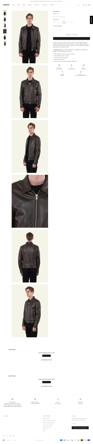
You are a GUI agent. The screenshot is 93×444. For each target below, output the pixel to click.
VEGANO (30, 5)
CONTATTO (52, 5)
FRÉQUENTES (62, 75)
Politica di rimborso (47, 427)
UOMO (18, 5)
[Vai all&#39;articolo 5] (5, 37)
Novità (13, 5)
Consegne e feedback (48, 425)
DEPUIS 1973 (36, 5)
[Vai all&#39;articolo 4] (5, 31)
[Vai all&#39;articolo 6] (5, 43)
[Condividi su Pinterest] (62, 16)
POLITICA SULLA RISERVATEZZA (49, 423)
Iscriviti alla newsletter (80, 427)
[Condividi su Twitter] (60, 16)
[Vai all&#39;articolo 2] (5, 19)
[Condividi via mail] (64, 16)
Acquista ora (71, 38)
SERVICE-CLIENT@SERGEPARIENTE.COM (81, 75)
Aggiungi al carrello (71, 34)
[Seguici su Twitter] (7, 435)
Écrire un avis (46, 355)
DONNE (23, 5)
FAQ (44, 431)
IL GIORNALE (44, 5)
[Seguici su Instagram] (10, 435)
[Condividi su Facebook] (58, 16)
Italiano (78, 4)
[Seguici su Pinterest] (13, 435)
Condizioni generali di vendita (49, 420)
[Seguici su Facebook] (3, 435)
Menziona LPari (46, 418)
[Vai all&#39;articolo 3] (5, 25)
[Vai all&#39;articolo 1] (5, 12)
